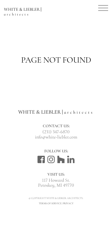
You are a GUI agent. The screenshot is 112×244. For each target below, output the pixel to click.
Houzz (61, 159)
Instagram (51, 159)
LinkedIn (70, 159)
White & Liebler (22, 11)
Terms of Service (50, 203)
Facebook (41, 159)
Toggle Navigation (103, 8)
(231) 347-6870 (56, 132)
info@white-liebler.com (56, 137)
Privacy (68, 203)
